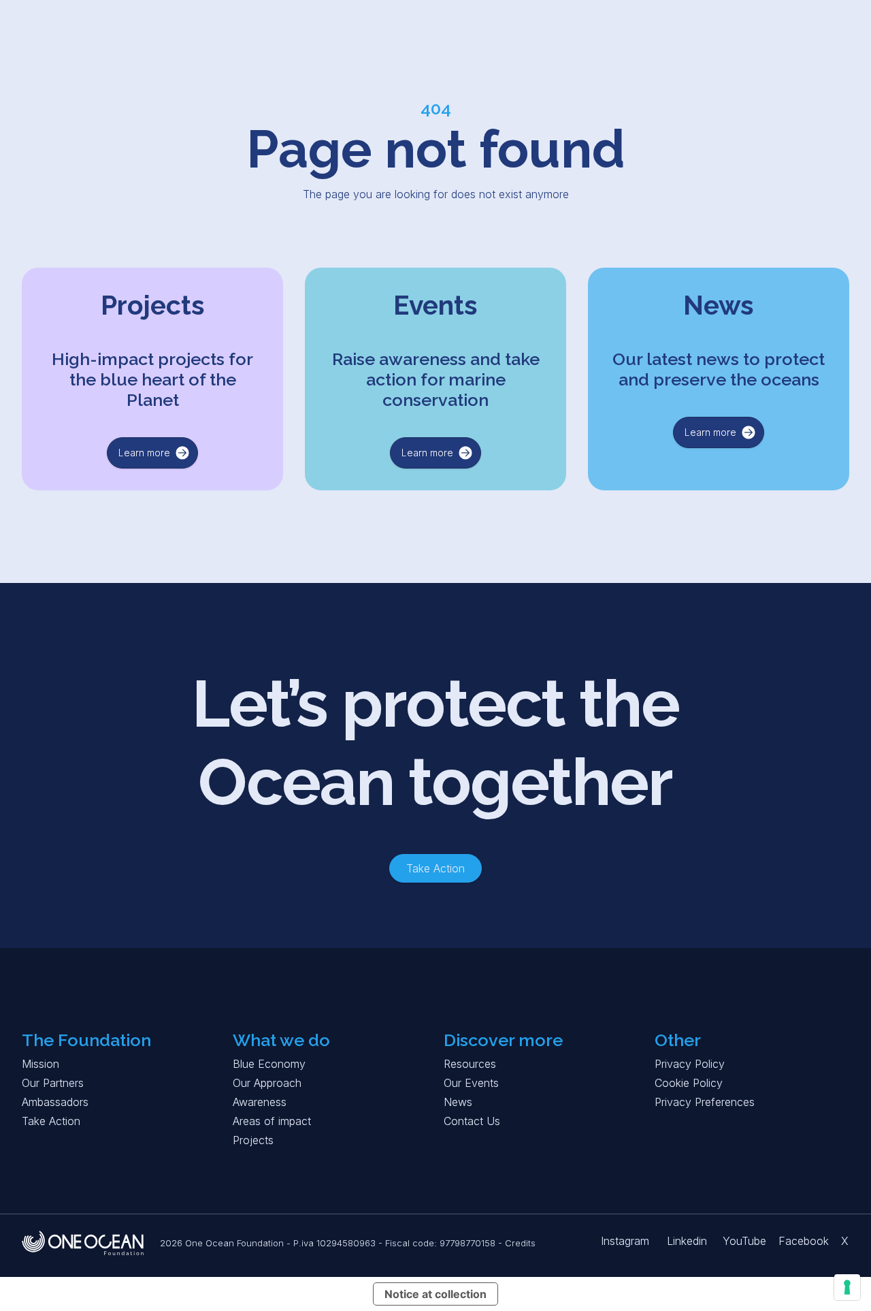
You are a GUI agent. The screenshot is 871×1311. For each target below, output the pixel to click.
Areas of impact (272, 1121)
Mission (40, 1064)
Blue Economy (269, 1064)
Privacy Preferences (705, 1102)
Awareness (259, 1102)
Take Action (51, 1121)
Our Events (471, 1083)
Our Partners (53, 1083)
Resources (470, 1064)
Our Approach (267, 1083)
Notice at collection (435, 1294)
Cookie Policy (689, 1083)
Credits (520, 1242)
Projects (253, 1140)
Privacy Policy (690, 1064)
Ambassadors (55, 1102)
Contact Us (472, 1121)
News (458, 1102)
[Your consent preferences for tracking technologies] (847, 1287)
